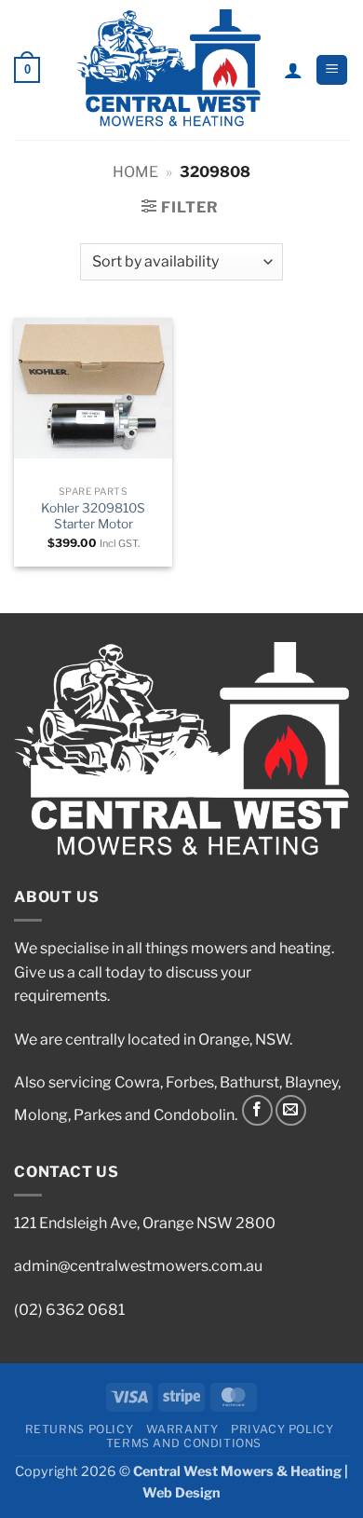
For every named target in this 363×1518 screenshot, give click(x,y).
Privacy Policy (282, 1429)
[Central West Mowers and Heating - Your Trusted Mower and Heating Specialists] (169, 69)
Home (135, 172)
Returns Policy (79, 1429)
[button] (27, 70)
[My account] (293, 69)
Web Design (181, 1492)
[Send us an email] (291, 1110)
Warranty (182, 1429)
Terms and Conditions (184, 1443)
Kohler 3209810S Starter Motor (93, 516)
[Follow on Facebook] (257, 1110)
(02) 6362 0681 (69, 1310)
